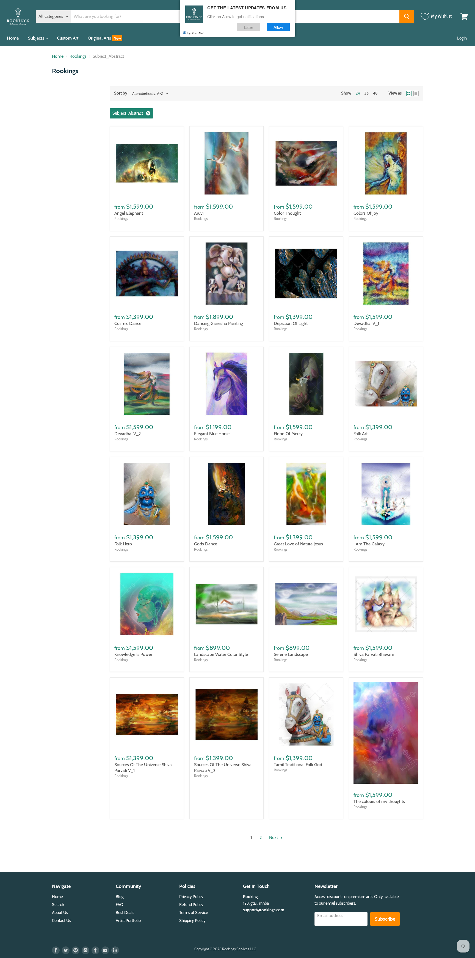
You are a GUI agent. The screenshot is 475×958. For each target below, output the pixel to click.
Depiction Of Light (291, 323)
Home (13, 38)
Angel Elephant (128, 213)
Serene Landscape (291, 654)
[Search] (406, 16)
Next (274, 837)
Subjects (36, 38)
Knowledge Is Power (133, 654)
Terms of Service (193, 912)
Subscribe (385, 919)
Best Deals (125, 912)
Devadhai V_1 (366, 323)
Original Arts (100, 38)
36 (366, 93)
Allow (278, 27)
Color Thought (287, 213)
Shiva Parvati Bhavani (374, 654)
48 (375, 93)
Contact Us (61, 920)
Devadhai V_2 (127, 433)
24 (358, 93)
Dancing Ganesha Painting (218, 323)
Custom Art (67, 38)
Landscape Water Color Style (221, 654)
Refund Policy (191, 904)
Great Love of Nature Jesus (298, 543)
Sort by (120, 93)
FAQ (119, 904)
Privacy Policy (191, 896)
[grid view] (409, 93)
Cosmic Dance (127, 323)
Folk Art (361, 433)
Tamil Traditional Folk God (298, 764)
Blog (119, 896)
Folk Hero (123, 543)
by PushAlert (196, 33)
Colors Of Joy (366, 213)
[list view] (416, 93)
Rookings (78, 56)
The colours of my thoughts (379, 801)
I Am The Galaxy (369, 543)
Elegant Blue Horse (212, 433)
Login (462, 38)
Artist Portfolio (128, 920)
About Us (60, 912)
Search (58, 904)
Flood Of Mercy (288, 433)
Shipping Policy (192, 920)
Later (248, 27)
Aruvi (198, 213)
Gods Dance (205, 543)
